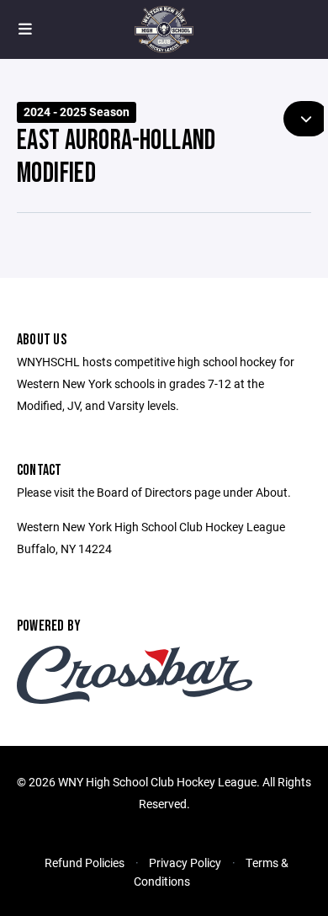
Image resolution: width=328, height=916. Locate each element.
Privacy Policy (185, 863)
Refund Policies (84, 863)
